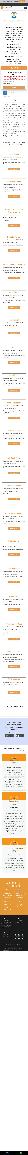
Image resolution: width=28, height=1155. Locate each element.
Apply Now (14, 87)
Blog (22, 948)
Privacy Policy (17, 948)
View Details (13, 169)
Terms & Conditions (8, 948)
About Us (16, 950)
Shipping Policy (12, 947)
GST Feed (7, 96)
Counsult (18, 93)
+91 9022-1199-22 (5, 936)
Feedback (11, 93)
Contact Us (6, 950)
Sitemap (5, 947)
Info (5, 93)
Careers (11, 950)
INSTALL (22, 1)
